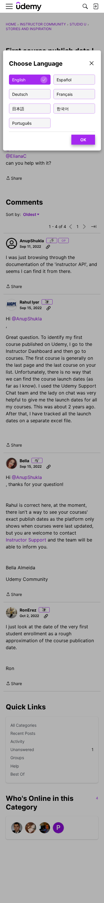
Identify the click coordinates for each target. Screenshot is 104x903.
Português (21, 122)
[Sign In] (95, 6)
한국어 (63, 108)
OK (83, 139)
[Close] (91, 64)
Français (65, 93)
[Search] (85, 6)
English (18, 79)
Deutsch (20, 93)
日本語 (18, 108)
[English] (29, 6)
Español (64, 79)
